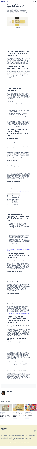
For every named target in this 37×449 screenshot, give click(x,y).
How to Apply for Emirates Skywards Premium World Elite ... (5, 415)
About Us (33, 428)
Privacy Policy (34, 430)
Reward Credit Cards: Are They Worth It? (30, 414)
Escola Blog (34, 429)
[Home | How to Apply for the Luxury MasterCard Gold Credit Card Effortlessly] (5, 1)
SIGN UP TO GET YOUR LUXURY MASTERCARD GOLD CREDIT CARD (18, 191)
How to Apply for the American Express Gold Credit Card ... (18, 415)
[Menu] (35, 1)
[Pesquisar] (33, 1)
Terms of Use (34, 431)
